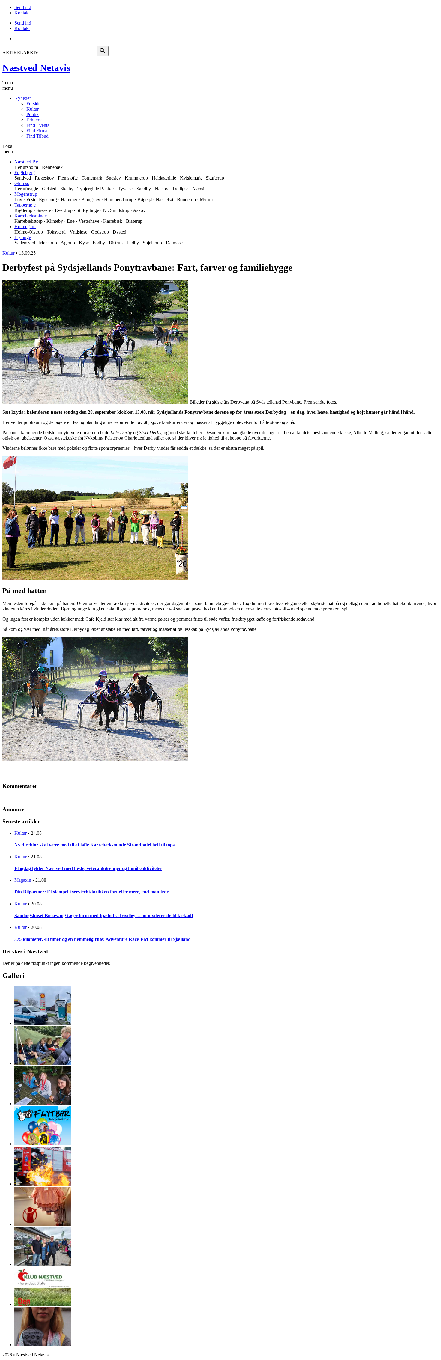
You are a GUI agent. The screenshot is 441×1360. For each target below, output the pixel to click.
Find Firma (36, 130)
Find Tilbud (37, 136)
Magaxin (22, 880)
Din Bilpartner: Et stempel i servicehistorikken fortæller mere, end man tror (91, 891)
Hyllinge (22, 237)
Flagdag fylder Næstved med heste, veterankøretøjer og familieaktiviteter (88, 868)
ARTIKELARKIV (20, 52)
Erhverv (34, 119)
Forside (33, 103)
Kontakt (22, 12)
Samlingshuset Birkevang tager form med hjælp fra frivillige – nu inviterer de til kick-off (103, 915)
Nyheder (22, 98)
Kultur (32, 109)
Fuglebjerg (24, 172)
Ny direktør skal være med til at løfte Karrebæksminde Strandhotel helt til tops (94, 844)
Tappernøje (25, 204)
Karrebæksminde (30, 215)
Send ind (22, 7)
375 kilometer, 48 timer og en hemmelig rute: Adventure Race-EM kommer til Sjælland (102, 939)
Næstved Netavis (36, 67)
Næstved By (26, 161)
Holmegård (25, 226)
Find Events (37, 125)
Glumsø (21, 183)
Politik (32, 114)
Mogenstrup (25, 194)
